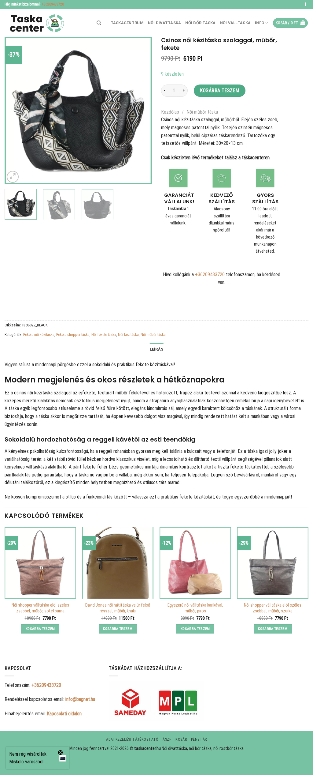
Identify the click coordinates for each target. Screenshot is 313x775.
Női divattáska (164, 23)
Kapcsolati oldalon (64, 714)
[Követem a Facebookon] (305, 4)
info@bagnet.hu (80, 699)
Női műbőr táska (202, 112)
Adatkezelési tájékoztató (132, 739)
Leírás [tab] (157, 349)
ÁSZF (167, 739)
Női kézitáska (128, 334)
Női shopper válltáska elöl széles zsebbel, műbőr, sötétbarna (40, 608)
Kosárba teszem (219, 90)
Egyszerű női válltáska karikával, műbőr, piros (195, 608)
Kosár (181, 739)
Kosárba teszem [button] (40, 628)
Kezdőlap (170, 112)
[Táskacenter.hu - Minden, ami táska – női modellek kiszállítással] (35, 23)
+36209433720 (53, 4)
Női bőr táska (200, 23)
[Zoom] (13, 177)
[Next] (141, 110)
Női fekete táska (103, 334)
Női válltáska (235, 23)
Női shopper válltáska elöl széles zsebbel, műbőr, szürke (272, 608)
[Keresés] (99, 23)
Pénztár (199, 739)
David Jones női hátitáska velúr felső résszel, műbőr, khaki (117, 608)
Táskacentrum (127, 23)
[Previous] (15, 110)
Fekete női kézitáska (38, 334)
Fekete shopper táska (73, 334)
